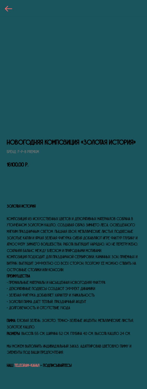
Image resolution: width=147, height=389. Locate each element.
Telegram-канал (26, 365)
